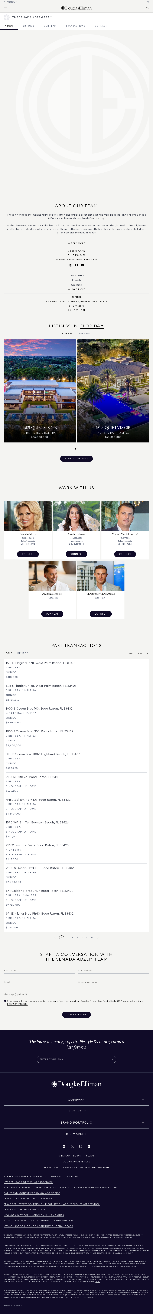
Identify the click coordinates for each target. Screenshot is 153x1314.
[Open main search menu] (147, 8)
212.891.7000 (42, 1246)
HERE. (97, 1282)
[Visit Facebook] (76, 265)
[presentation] (76, 394)
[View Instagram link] (80, 1147)
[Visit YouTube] (82, 265)
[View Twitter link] (72, 1147)
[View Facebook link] (64, 1147)
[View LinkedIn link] (89, 1147)
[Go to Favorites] (148, 2)
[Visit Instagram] (70, 265)
